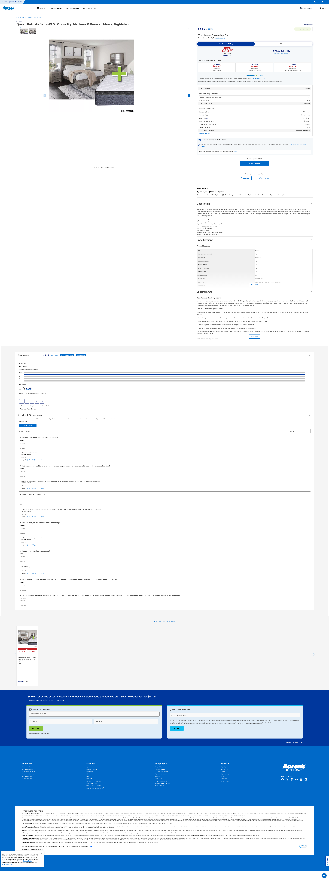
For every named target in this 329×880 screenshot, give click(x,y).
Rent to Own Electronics (28, 769)
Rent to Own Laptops (28, 774)
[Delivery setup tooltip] (206, 192)
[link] (205, 29)
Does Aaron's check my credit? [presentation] (209, 298)
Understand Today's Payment (282, 53)
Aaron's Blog (224, 769)
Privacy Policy (43, 733)
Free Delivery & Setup (161, 774)
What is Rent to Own (92, 783)
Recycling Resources (161, 781)
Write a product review (67, 355)
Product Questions (30, 415)
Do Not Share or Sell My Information (79, 846)
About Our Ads (225, 774)
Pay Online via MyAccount (93, 781)
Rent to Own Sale (27, 776)
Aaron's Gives (224, 771)
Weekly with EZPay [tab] (226, 44)
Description (203, 203)
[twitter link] (287, 779)
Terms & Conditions (205, 133)
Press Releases (225, 781)
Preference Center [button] (7, 864)
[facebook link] (282, 779)
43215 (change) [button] (220, 38)
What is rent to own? (73, 8)
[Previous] (15, 654)
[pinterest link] (292, 779)
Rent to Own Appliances (28, 771)
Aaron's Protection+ (91, 769)
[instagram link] (301, 779)
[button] (45, 95)
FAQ (87, 776)
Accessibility (158, 767)
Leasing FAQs (204, 291)
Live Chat (89, 778)
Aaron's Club (89, 767)
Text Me (176, 728)
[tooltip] (207, 130)
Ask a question (81, 355)
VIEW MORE (254, 284)
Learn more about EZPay (258, 78)
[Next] (314, 654)
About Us (223, 767)
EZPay (88, 774)
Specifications (205, 240)
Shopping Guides (56, 8)
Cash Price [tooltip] (202, 118)
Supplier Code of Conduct (162, 783)
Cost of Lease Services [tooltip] (206, 121)
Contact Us (89, 771)
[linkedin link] (305, 779)
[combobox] (189, 8)
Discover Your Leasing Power (95, 788)
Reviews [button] (51, 356)
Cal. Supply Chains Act (161, 771)
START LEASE (254, 163)
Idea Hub (157, 776)
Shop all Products (27, 778)
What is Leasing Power (93, 785)
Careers (316, 2)
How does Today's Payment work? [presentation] (210, 309)
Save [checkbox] (308, 23)
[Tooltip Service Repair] (223, 192)
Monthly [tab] (283, 44)
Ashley (19, 21)
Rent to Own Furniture (28, 767)
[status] (92, 698)
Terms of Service (33, 733)
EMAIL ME (35, 728)
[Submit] (84, 8)
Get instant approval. (11, 2)
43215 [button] (235, 151)
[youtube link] (296, 779)
